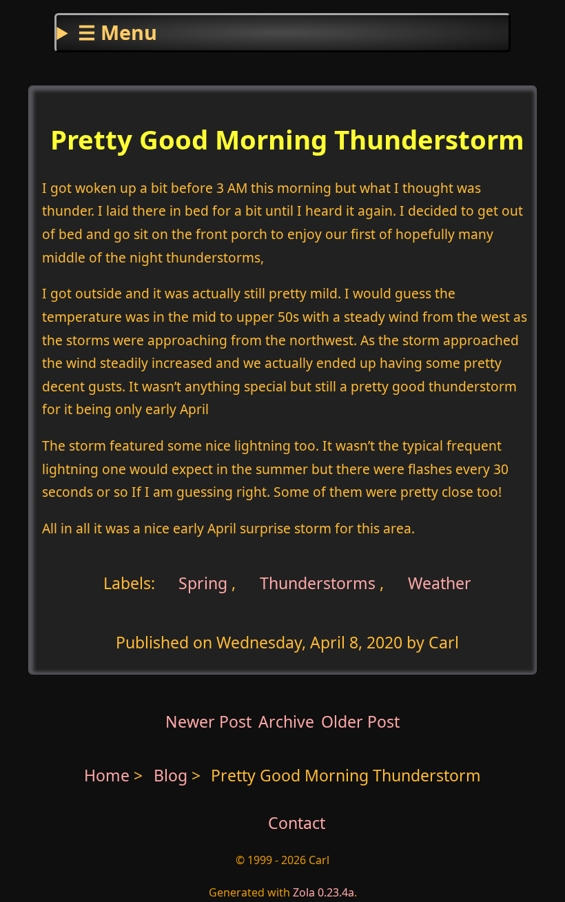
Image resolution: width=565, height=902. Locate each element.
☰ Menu (117, 32)
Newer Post (208, 721)
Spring (200, 583)
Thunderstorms (318, 583)
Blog (173, 775)
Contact (296, 823)
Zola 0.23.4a (323, 892)
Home (107, 775)
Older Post (360, 721)
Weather (439, 583)
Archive (286, 721)
